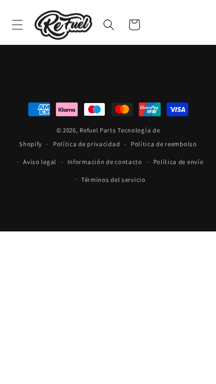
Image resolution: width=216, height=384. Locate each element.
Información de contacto (104, 162)
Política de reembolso (164, 144)
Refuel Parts (97, 130)
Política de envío (178, 162)
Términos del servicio (113, 180)
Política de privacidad (86, 144)
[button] (17, 24)
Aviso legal (39, 162)
